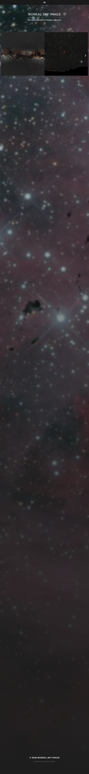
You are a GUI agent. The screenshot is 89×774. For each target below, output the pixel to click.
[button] (3, 55)
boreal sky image (44, 14)
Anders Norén (48, 761)
